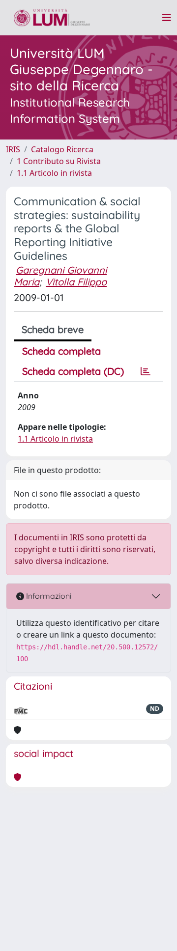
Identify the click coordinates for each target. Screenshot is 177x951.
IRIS (13, 149)
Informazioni (47, 596)
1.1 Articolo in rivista (54, 173)
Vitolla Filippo (76, 282)
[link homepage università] (52, 17)
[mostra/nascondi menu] (166, 18)
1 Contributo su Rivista (59, 161)
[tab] (145, 371)
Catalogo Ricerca (62, 149)
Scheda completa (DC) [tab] (73, 371)
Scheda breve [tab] (53, 329)
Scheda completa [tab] (61, 351)
